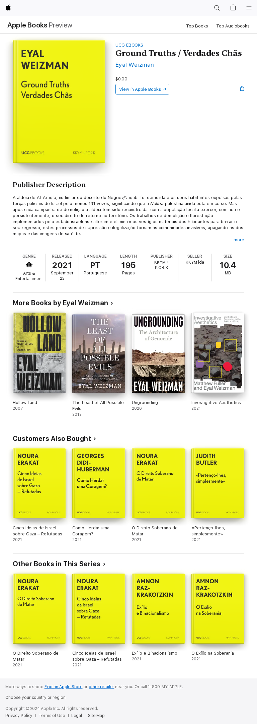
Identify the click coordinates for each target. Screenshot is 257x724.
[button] (217, 8)
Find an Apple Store (64, 686)
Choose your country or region (35, 697)
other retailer (101, 686)
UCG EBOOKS (129, 45)
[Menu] (249, 8)
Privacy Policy (18, 715)
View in (140, 89)
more (239, 239)
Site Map (96, 715)
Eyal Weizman (134, 64)
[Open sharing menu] (242, 89)
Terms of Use (51, 715)
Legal (76, 715)
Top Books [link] (197, 25)
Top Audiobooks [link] (233, 25)
